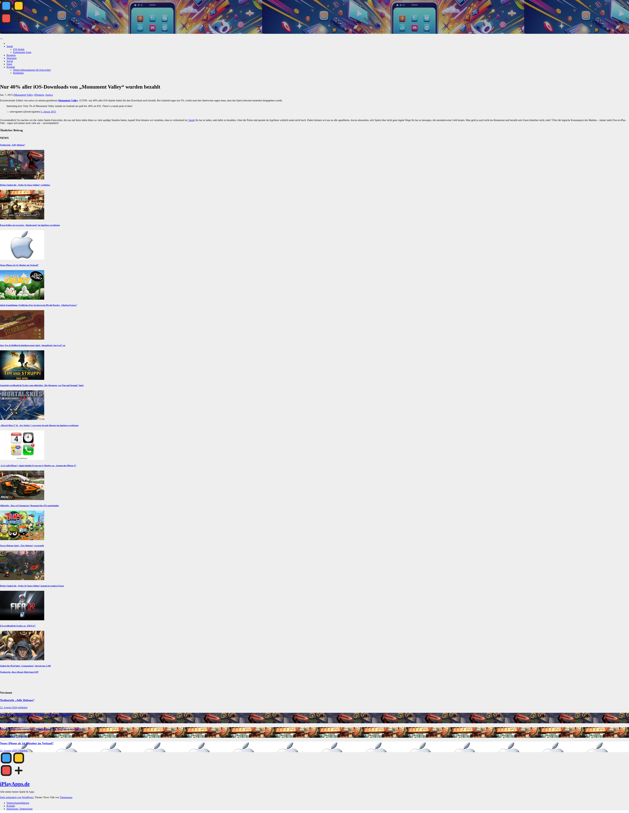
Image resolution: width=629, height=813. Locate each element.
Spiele (10, 46)
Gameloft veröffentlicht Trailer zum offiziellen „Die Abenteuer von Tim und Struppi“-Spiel (42, 385)
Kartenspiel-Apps (22, 52)
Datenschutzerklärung (18, 803)
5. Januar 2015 (48, 111)
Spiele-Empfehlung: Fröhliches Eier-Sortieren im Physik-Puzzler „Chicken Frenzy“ (38, 305)
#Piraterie (39, 94)
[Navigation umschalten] (1, 38)
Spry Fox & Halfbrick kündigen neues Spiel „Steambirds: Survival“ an (32, 345)
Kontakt (11, 67)
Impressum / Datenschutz (20, 808)
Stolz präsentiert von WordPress (17, 797)
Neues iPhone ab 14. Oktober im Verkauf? (19, 265)
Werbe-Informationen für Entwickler (32, 70)
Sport (9, 64)
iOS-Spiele (18, 49)
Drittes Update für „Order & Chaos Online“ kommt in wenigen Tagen (32, 586)
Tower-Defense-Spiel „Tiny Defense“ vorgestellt (22, 545)
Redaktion (18, 73)
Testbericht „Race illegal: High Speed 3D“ (19, 672)
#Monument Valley (23, 94)
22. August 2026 (9, 707)
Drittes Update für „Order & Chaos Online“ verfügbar (25, 185)
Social (10, 61)
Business (11, 55)
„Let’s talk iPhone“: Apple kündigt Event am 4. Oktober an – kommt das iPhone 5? (38, 465)
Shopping (12, 58)
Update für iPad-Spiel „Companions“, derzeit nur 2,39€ (25, 666)
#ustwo (49, 94)
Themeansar (66, 797)
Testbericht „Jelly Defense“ (12, 145)
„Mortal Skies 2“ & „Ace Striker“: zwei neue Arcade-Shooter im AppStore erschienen (39, 425)
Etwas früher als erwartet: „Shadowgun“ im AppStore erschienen (30, 225)
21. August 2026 (9, 736)
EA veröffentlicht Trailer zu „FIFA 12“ (18, 626)
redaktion (23, 707)
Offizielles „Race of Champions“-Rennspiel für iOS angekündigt (29, 505)
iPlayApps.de (7, 26)
